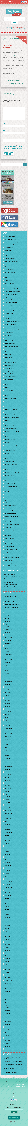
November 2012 (8, 988)
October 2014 (8, 925)
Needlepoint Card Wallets (10, 398)
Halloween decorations (10, 338)
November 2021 (8, 736)
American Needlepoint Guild (10, 584)
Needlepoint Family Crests (11, 414)
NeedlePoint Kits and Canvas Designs (14, 12)
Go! (24, 164)
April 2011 (7, 1038)
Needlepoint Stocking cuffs (11, 464)
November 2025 (8, 637)
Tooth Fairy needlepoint (10, 530)
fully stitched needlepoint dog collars (13, 321)
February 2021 (8, 758)
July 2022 (7, 714)
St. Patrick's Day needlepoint (11, 516)
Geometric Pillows (9, 332)
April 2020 (7, 783)
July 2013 (7, 966)
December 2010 (8, 1049)
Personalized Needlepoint (11, 480)
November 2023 (8, 681)
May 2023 (7, 695)
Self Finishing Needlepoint (11, 505)
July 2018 (7, 821)
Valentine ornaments (9, 546)
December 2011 (8, 1018)
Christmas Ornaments (10, 272)
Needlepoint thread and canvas (12, 472)
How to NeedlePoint (9, 365)
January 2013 (8, 983)
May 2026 (7, 624)
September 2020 (8, 772)
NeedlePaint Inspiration (10, 384)
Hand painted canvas (10, 351)
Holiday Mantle (8, 357)
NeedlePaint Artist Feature (11, 601)
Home (2, 1)
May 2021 (7, 750)
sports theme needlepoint (10, 513)
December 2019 (8, 788)
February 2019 (8, 805)
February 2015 (8, 914)
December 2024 (8, 659)
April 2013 (7, 975)
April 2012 (7, 1007)
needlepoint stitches (9, 461)
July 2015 (7, 900)
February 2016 (8, 881)
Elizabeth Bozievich (8, 1064)
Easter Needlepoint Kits (10, 305)
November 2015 (8, 890)
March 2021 (7, 755)
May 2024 (7, 670)
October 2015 (8, 892)
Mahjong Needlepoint (10, 371)
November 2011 (8, 1021)
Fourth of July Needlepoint (11, 316)
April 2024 (7, 673)
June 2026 (7, 621)
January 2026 (8, 632)
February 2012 (8, 1013)
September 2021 (8, 741)
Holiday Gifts (8, 354)
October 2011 (8, 1024)
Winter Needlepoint (9, 560)
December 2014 (8, 920)
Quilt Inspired (8, 500)
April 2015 (7, 909)
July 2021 (7, 747)
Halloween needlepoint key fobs (12, 346)
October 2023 (8, 684)
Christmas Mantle (9, 269)
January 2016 (8, 884)
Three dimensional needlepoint (12, 524)
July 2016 (7, 868)
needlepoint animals (9, 390)
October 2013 (8, 958)
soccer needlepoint (9, 510)
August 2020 (8, 774)
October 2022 (8, 706)
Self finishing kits (8, 502)
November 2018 (8, 813)
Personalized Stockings (10, 483)
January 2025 (8, 656)
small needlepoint (9, 508)
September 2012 (8, 994)
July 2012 (7, 999)
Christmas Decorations (10, 264)
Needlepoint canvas (9, 395)
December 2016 (8, 857)
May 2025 (7, 648)
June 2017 (7, 840)
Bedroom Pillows (8, 250)
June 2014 (7, 936)
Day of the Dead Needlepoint (11, 294)
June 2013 (7, 969)
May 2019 (7, 799)
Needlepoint (7, 387)
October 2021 (8, 739)
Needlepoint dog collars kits (11, 403)
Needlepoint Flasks (9, 420)
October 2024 (8, 662)
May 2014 (7, 939)
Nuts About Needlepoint (9, 574)
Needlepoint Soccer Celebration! (12, 607)
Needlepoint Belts (9, 393)
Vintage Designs (8, 552)
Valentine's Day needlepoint (11, 549)
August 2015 (8, 898)
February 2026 (8, 629)
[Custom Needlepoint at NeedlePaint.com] (7, 204)
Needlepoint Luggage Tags (11, 445)
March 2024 (7, 676)
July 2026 (7, 618)
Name (4, 123)
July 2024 (7, 667)
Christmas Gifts (8, 266)
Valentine (7, 541)
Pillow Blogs (7, 491)
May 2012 (7, 1005)
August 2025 (8, 643)
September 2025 (8, 640)
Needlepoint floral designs (11, 425)
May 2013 (7, 972)
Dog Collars (7, 297)
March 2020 (7, 785)
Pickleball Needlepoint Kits (11, 486)
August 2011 (8, 1029)
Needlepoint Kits (8, 442)
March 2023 (7, 700)
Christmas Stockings (9, 275)
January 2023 (8, 703)
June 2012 (7, 1002)
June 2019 (7, 796)
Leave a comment (6, 47)
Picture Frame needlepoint (11, 489)
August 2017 (8, 835)
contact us (8, 72)
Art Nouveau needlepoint (10, 239)
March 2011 (7, 1040)
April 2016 (7, 876)
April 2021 (7, 752)
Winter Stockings (8, 563)
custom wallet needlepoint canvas (14, 55)
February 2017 (8, 851)
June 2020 (7, 780)
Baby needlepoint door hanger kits (12, 242)
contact (11, 1)
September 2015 (8, 895)
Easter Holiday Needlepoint (11, 302)
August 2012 (8, 996)
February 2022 (8, 728)
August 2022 (8, 711)
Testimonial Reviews (9, 521)
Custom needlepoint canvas (11, 286)
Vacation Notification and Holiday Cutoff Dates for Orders (14, 84)
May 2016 (7, 873)
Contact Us (14, 1096)
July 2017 (7, 837)
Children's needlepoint (10, 258)
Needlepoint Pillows (9, 453)
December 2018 (8, 810)
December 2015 (8, 887)
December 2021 (8, 733)
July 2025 (7, 646)
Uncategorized (8, 535)
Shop (21, 19)
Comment (5, 106)
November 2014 (8, 922)
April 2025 (7, 651)
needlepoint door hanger (10, 406)
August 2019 (8, 794)
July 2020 (7, 777)
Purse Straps (8, 497)
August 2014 (8, 931)
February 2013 (8, 980)
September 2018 (8, 815)
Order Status (20, 1087)
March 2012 (7, 1010)
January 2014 (8, 950)
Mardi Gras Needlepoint (10, 373)
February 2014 (8, 947)
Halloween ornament (9, 349)
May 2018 (7, 826)
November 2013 (8, 955)
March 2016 (7, 879)
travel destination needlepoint (11, 532)
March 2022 (7, 725)
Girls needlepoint (9, 335)
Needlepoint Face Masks (10, 412)
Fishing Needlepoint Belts (14, 80)
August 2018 (8, 818)
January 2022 (8, 730)
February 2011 (8, 1043)
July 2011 (7, 1032)
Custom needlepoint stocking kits (12, 291)
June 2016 (7, 870)
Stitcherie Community (9, 582)
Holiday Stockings (9, 360)
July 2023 (7, 689)
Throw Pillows (8, 527)
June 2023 (7, 692)
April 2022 (7, 722)
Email (4, 130)
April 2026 (7, 626)
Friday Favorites (8, 318)
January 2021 (8, 761)
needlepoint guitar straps (10, 428)
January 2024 (8, 678)
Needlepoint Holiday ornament (12, 431)
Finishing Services (9, 313)
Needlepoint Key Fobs (10, 439)
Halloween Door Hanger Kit (11, 340)
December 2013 (8, 953)
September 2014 (8, 928)
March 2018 (7, 829)
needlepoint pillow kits (10, 450)
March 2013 (7, 977)
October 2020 (8, 769)
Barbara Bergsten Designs (10, 578)
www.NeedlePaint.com (17, 27)
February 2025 (8, 654)
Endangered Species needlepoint (12, 307)
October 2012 (8, 991)
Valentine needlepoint (10, 543)
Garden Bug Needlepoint (10, 324)
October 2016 (8, 862)
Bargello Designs (9, 247)
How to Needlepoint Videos (10, 586)
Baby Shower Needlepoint (11, 244)
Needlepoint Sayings (9, 458)
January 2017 (8, 854)
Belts (8, 1084)
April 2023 (7, 698)
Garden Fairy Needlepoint (11, 327)
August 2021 (8, 744)
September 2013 (8, 961)
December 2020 (8, 763)
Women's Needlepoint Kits (11, 565)
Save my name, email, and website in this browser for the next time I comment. (13, 147)
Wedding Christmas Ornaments (12, 557)
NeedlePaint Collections (10, 382)
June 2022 (7, 717)
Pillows (6, 494)
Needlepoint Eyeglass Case (11, 409)
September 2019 (8, 791)
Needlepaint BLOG (14, 1095)
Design (14, 19)
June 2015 (7, 903)
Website (5, 138)
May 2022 (7, 720)
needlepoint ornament (10, 447)
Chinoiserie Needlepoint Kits (11, 261)
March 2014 (7, 944)
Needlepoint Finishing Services (12, 417)
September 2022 (8, 709)
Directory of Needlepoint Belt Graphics (12, 576)
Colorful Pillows (8, 280)
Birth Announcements (10, 253)
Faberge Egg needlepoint (10, 310)
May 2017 (7, 843)
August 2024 (8, 665)
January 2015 (8, 917)
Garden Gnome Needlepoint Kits (12, 329)
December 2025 (8, 635)
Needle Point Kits (9, 379)
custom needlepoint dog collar (12, 288)
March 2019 (7, 802)
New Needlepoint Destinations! (12, 604)
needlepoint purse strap (10, 456)
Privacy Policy (14, 1124)
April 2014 (7, 942)
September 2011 (8, 1027)
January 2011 (8, 1046)
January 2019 (8, 807)
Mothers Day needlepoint (10, 376)
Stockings (7, 519)
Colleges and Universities (10, 277)
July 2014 (7, 933)
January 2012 (8, 1016)
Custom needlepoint (9, 283)
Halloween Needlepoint (10, 343)
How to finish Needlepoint (10, 362)
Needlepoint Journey (9, 599)
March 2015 (7, 911)
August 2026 (8, 615)
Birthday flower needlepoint (11, 255)
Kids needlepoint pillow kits (11, 368)
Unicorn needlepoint (9, 538)
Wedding (7, 554)
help (6, 1)
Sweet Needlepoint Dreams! (11, 596)
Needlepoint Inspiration (10, 436)
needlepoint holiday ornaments (12, 434)
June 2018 (7, 824)
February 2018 (8, 832)
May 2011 (7, 1035)
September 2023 (8, 687)
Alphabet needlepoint (10, 236)
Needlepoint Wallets (9, 475)
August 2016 (8, 865)
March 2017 (7, 848)
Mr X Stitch (6, 581)
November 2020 (8, 766)
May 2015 (7, 906)
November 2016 (8, 859)
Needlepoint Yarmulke (10, 478)
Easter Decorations (9, 299)
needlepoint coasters (9, 401)
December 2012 (8, 985)
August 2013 (8, 964)
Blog (14, 22)
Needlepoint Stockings (10, 469)
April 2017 (7, 846)
